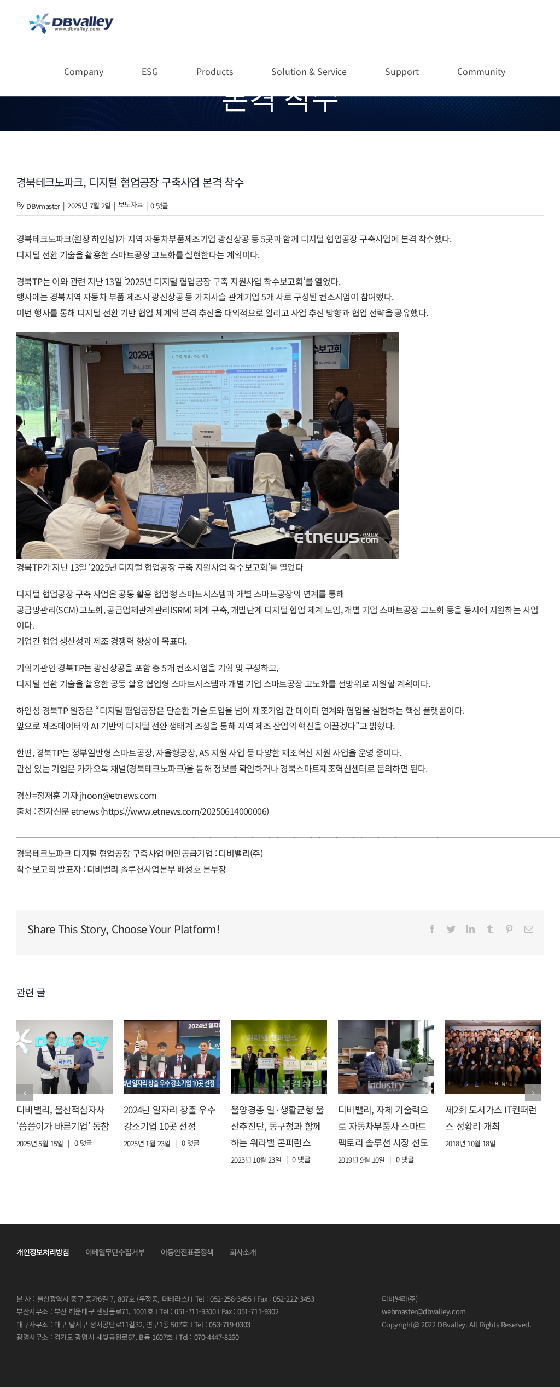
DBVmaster (43, 206)
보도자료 (130, 204)
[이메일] (528, 929)
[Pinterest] (509, 929)
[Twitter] (451, 929)
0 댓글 (159, 205)
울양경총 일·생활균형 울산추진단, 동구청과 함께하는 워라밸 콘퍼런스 (277, 1125)
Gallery (64, 1057)
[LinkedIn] (470, 929)
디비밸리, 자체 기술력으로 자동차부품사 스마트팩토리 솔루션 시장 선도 (383, 1125)
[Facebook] (432, 929)
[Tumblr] (490, 929)
